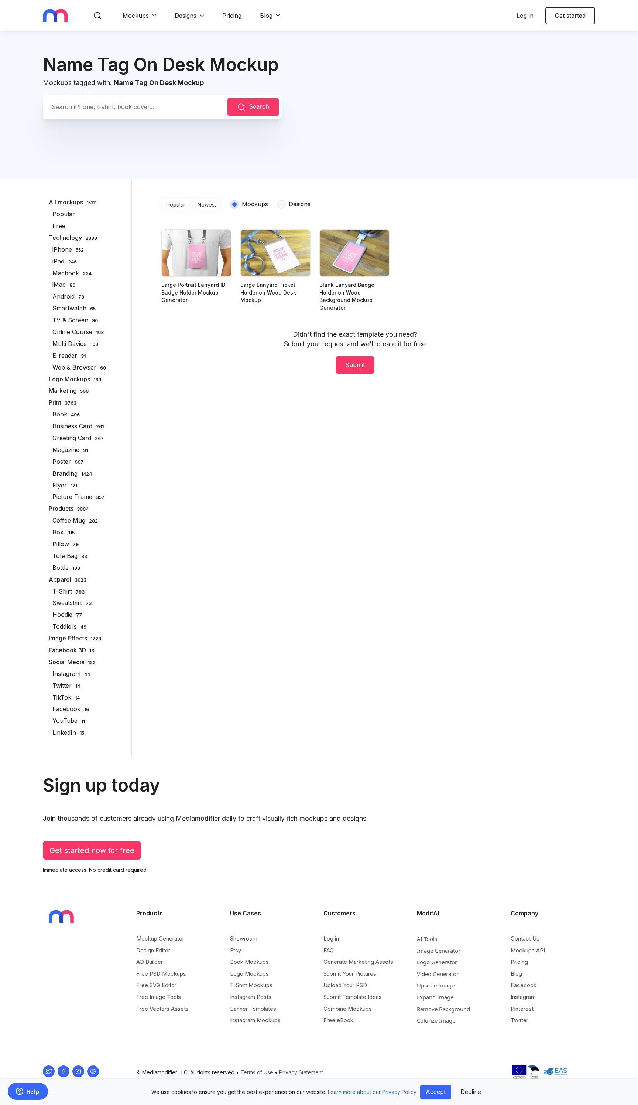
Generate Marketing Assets (358, 961)
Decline (470, 1091)
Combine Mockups (347, 1008)
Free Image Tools (158, 996)
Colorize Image (436, 1020)
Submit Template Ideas (352, 996)
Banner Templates (253, 1008)
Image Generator (438, 950)
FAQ (328, 950)
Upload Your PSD (345, 985)
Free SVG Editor (156, 985)
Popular (176, 204)
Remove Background (443, 1009)
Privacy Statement (301, 1072)
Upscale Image (436, 985)
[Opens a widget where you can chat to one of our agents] (27, 1092)
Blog (266, 15)
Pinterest (522, 1008)
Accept (436, 1091)
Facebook (523, 985)
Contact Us (525, 938)
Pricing (231, 15)
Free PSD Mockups (161, 973)
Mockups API (528, 950)
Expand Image (435, 997)
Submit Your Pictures (349, 973)
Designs (185, 15)
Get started (570, 15)
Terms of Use (256, 1072)
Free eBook (338, 1020)
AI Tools (427, 938)
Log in (525, 15)
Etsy (235, 950)
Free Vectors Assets (162, 1008)
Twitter (519, 1020)
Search (259, 106)
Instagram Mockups (255, 1020)
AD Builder (149, 961)
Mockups (136, 15)
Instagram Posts (250, 996)
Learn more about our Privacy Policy (372, 1092)
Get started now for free (91, 850)
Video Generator (438, 973)
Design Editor (153, 950)
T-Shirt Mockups (251, 985)
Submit (355, 364)
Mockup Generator (160, 938)
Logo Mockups (249, 973)
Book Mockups (249, 961)
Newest (207, 204)
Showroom (243, 938)
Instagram (523, 996)
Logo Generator (437, 962)
